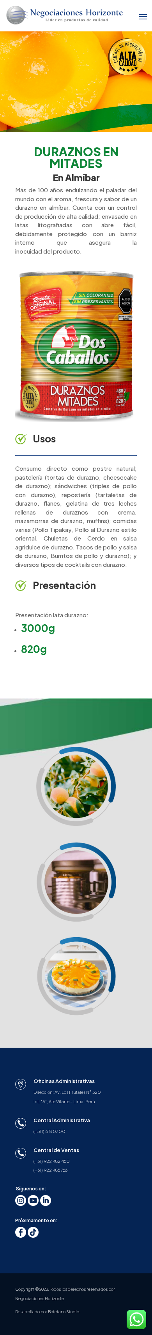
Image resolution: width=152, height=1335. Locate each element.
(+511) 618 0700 (49, 1131)
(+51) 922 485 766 (50, 1170)
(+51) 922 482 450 (52, 1161)
